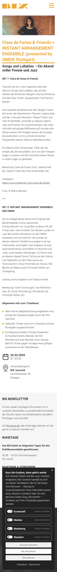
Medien (18, 520)
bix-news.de (13, 425)
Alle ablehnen (28, 557)
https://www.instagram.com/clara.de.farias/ (26, 182)
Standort (19, 537)
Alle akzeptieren (28, 551)
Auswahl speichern (29, 545)
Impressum (22, 564)
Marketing (19, 528)
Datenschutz (34, 564)
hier (34, 425)
